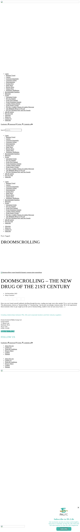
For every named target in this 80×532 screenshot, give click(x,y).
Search (3, 130)
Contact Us (8, 118)
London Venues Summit (13, 104)
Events (7, 95)
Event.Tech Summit (12, 100)
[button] (40, 128)
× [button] (78, 507)
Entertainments (10, 82)
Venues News (10, 89)
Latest (7, 74)
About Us (8, 117)
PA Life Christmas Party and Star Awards (18, 110)
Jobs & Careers (9, 112)
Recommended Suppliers (12, 92)
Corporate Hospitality (12, 79)
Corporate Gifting (11, 80)
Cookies (7, 352)
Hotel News (9, 85)
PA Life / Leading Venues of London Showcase (20, 107)
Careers (8, 77)
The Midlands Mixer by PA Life (15, 108)
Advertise (8, 115)
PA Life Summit (11, 99)
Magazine (8, 94)
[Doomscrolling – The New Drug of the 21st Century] (6, 299)
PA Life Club (9, 113)
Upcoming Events (11, 97)
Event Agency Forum (12, 105)
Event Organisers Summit (13, 102)
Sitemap (7, 354)
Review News (10, 87)
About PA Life (9, 346)
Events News (10, 84)
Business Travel (10, 75)
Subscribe (8, 120)
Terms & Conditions (11, 349)
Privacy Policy (9, 351)
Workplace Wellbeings (12, 90)
